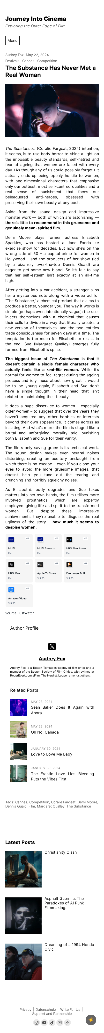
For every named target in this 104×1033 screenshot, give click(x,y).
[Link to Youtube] (44, 1022)
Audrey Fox (14, 55)
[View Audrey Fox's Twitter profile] (52, 646)
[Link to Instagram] (36, 1022)
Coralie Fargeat (63, 802)
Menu (12, 40)
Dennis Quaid (16, 806)
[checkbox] (91, 1020)
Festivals (12, 61)
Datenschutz (46, 1009)
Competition (47, 61)
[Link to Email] (59, 1022)
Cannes (28, 61)
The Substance (79, 806)
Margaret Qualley (51, 806)
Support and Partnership (52, 1013)
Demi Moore (87, 802)
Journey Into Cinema (35, 18)
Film (32, 806)
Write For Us (70, 1009)
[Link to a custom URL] (67, 1022)
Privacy (25, 1009)
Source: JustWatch (20, 613)
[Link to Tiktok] (52, 1022)
